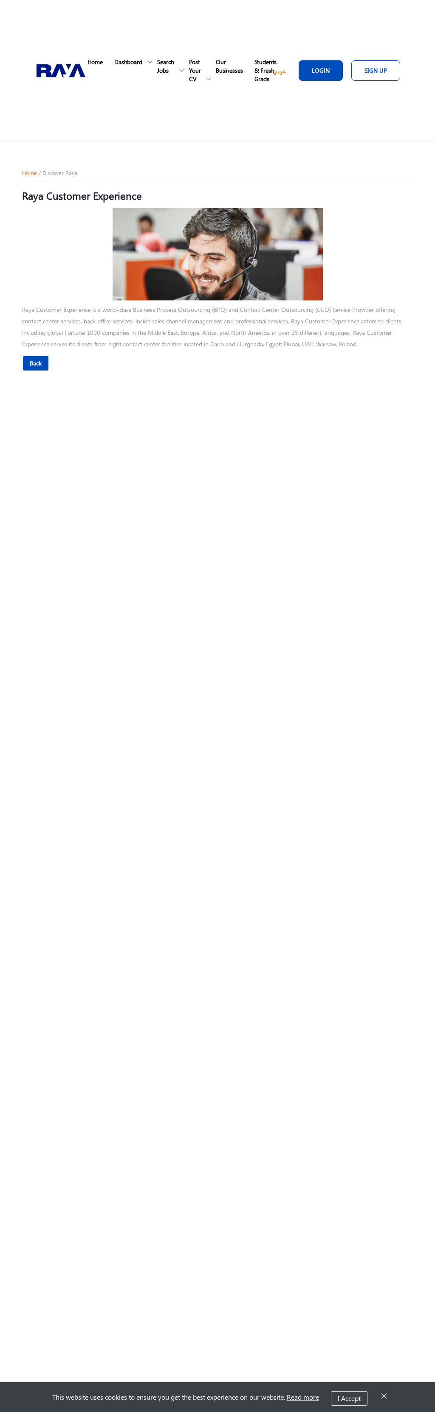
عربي (279, 71)
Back (36, 363)
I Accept (349, 1398)
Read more (303, 1396)
